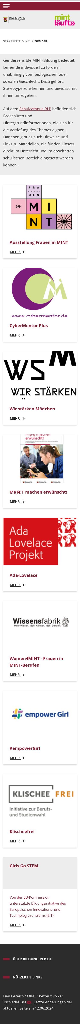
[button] (6, 6)
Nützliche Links (27, 977)
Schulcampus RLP (35, 108)
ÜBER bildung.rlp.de (32, 959)
